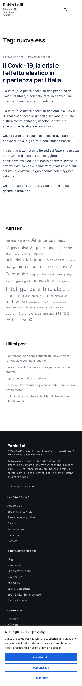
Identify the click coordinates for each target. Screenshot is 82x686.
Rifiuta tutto (41, 677)
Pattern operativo (18, 529)
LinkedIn (12, 618)
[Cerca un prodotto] (65, 9)
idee (8, 281)
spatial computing (44, 313)
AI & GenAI (14, 582)
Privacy (30, 307)
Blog (10, 559)
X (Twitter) (13, 624)
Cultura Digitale (17, 600)
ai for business (51, 240)
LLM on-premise (31, 295)
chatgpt (11, 267)
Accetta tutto (41, 657)
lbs (18, 296)
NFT (47, 301)
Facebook (15, 273)
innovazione (43, 280)
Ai (33, 239)
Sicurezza (42, 308)
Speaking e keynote (19, 511)
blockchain (55, 260)
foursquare (33, 274)
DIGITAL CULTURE (32, 267)
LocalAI (48, 296)
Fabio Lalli (13, 4)
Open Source (59, 302)
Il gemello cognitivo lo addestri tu (28, 378)
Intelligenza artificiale (33, 288)
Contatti (12, 541)
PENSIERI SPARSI (39, 57)
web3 (27, 319)
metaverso (16, 301)
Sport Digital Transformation (24, 594)
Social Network (56, 307)
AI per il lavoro (13, 254)
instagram (63, 281)
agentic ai (24, 240)
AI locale (65, 248)
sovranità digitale (19, 313)
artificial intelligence (25, 259)
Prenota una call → (22, 486)
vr (19, 320)
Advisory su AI (16, 505)
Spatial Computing (19, 588)
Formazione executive (21, 517)
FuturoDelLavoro (52, 274)
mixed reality (35, 302)
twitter (11, 320)
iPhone (10, 296)
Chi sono (12, 523)
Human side (14, 535)
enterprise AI (61, 266)
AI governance (43, 247)
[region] (41, 656)
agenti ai (11, 240)
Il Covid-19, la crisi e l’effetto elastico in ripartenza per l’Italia (32, 73)
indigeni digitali (21, 281)
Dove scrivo (14, 576)
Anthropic (27, 254)
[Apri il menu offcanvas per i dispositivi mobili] (75, 9)
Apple (38, 254)
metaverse (61, 295)
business (70, 260)
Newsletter (14, 565)
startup (63, 313)
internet (67, 290)
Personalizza (41, 667)
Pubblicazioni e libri (19, 571)
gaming (67, 274)
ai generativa (17, 248)
